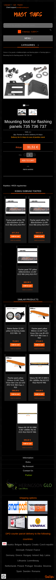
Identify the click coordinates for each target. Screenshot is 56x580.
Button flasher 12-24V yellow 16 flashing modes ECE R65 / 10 (15, 331)
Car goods (12, 52)
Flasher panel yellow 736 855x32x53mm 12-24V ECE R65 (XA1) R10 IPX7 (39, 222)
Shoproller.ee (49, 576)
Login (14, 5)
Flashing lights (44, 52)
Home (5, 52)
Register (20, 5)
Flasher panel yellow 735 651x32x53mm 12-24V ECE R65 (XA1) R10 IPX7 (15, 222)
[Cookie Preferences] (3, 576)
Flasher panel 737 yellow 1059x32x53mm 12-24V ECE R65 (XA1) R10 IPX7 (27, 272)
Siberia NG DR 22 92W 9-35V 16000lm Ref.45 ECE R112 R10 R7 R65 (39, 380)
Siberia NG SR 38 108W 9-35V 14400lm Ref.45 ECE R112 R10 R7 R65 (27, 429)
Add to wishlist (28, 169)
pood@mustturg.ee (23, 7)
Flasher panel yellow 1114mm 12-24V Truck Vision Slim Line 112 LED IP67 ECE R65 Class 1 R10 (15, 382)
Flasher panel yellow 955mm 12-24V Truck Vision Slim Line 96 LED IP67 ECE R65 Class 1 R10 (39, 333)
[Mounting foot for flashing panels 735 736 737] (22, 112)
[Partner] (29, 486)
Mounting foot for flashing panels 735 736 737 (17, 55)
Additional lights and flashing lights (27, 52)
